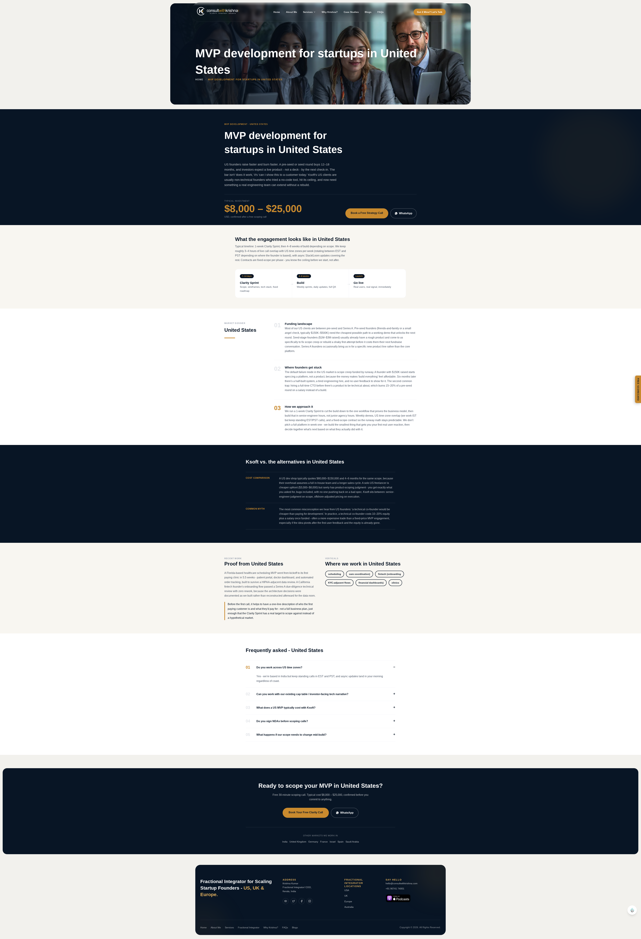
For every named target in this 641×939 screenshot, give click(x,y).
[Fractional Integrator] (632, 910)
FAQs (380, 12)
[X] (294, 901)
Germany (313, 841)
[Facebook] (302, 901)
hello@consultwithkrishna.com (401, 883)
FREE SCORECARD (638, 389)
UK (346, 895)
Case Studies (351, 12)
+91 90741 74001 (395, 888)
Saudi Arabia (352, 841)
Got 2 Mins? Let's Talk (429, 12)
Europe (348, 901)
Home (276, 12)
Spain (341, 841)
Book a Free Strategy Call (367, 213)
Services (308, 12)
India (284, 841)
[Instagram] (310, 901)
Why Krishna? (330, 12)
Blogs (368, 12)
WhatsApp (405, 213)
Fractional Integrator (248, 927)
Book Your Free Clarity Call (306, 812)
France (324, 841)
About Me (291, 12)
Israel (333, 841)
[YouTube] (286, 901)
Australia (349, 907)
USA (346, 890)
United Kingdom (297, 841)
